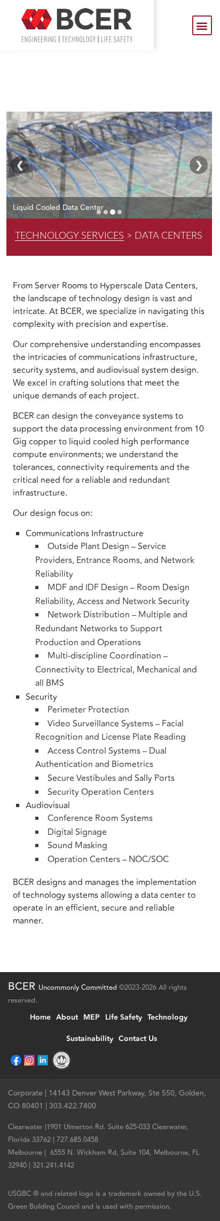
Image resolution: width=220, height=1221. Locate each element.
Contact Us (138, 1039)
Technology (167, 1017)
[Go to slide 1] (99, 212)
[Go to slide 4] (119, 212)
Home (40, 1017)
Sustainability (89, 1039)
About (67, 1017)
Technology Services (69, 235)
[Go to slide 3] (112, 212)
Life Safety (123, 1017)
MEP (91, 1017)
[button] (202, 25)
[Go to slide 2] (106, 212)
